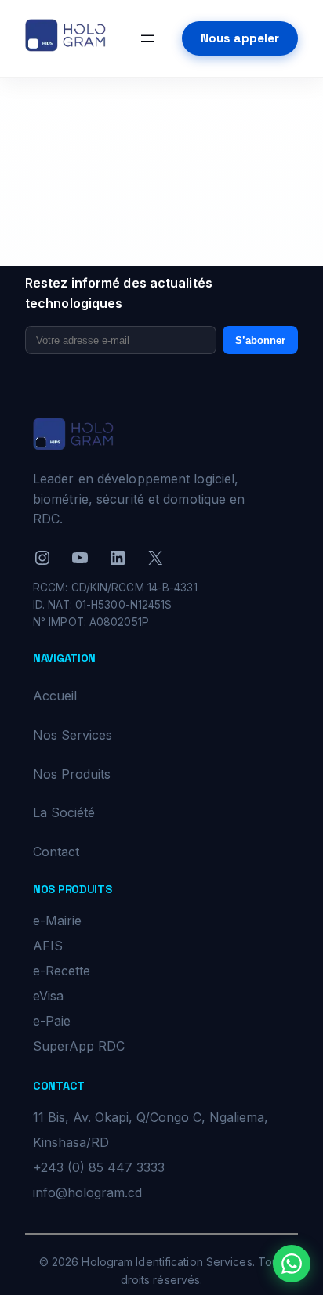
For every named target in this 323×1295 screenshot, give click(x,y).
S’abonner (260, 340)
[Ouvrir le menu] (147, 38)
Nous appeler (240, 38)
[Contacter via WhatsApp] (291, 1263)
